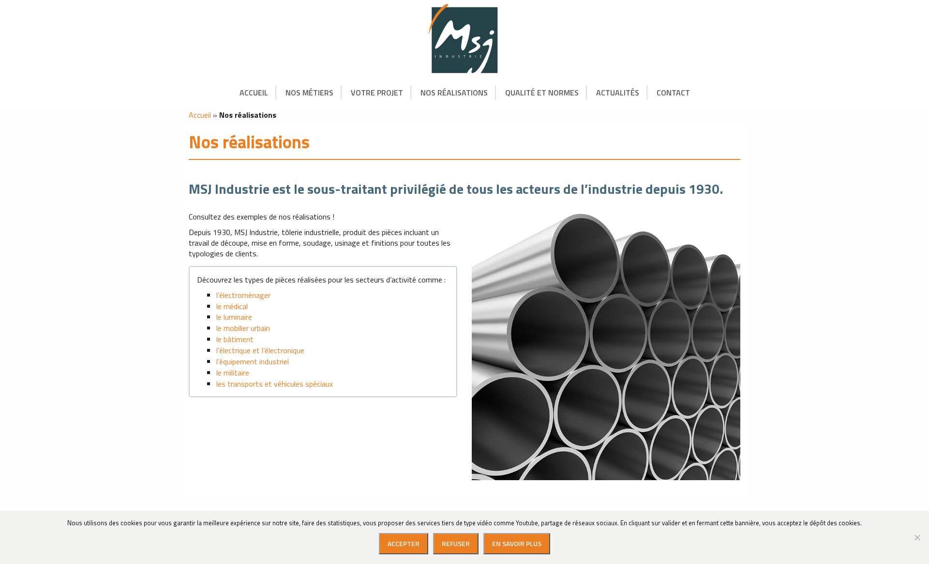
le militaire (232, 372)
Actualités (617, 92)
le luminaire (234, 317)
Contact (673, 92)
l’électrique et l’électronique (260, 350)
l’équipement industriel (252, 361)
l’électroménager (243, 295)
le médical (232, 306)
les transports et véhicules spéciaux (274, 384)
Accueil (254, 92)
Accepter (404, 543)
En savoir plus (516, 543)
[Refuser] (917, 537)
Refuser (456, 543)
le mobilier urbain (243, 328)
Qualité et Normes (542, 92)
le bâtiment (235, 339)
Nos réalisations (454, 92)
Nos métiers (309, 92)
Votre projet (377, 92)
